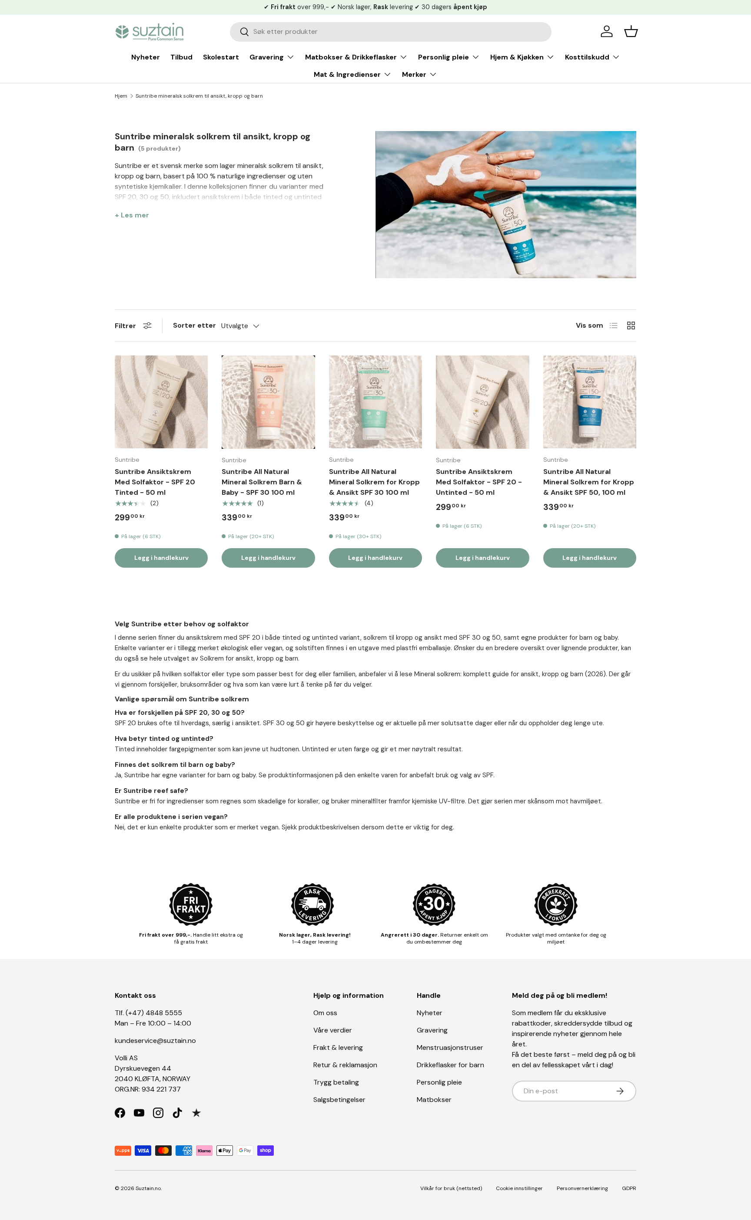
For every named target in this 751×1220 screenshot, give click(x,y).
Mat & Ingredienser (347, 74)
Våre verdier (332, 1030)
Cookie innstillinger (519, 1188)
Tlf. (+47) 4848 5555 (148, 1012)
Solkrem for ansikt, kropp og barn (249, 658)
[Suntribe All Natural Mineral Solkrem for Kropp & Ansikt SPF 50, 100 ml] (589, 401)
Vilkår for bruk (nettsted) (451, 1188)
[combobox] (391, 31)
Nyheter (145, 57)
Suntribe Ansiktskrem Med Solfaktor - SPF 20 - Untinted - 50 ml (479, 482)
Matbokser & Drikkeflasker (351, 57)
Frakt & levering (338, 1047)
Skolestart (221, 57)
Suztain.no (148, 1188)
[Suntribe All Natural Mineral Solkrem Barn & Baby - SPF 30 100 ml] (268, 401)
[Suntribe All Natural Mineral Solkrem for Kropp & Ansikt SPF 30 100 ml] (375, 401)
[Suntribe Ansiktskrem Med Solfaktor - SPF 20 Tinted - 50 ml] (161, 401)
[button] (631, 31)
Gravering (266, 57)
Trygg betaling (336, 1082)
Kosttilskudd (587, 57)
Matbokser (434, 1099)
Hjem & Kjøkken (517, 57)
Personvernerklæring (582, 1188)
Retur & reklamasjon (345, 1064)
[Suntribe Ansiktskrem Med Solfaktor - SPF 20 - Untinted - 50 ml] (482, 401)
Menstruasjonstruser (450, 1047)
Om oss (325, 1012)
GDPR (629, 1188)
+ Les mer (132, 215)
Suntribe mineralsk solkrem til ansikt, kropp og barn (199, 96)
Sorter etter (194, 325)
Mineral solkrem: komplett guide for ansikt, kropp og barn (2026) (510, 674)
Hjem (121, 96)
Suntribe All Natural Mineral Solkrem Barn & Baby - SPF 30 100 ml (262, 482)
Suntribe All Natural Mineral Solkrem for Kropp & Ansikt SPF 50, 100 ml (588, 482)
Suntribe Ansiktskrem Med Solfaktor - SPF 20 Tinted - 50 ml (155, 482)
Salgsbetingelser (339, 1099)
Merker (414, 74)
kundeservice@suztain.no (155, 1040)
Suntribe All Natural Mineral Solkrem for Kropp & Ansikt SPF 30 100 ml (374, 482)
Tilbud (181, 57)
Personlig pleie (443, 57)
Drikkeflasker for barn (450, 1064)
